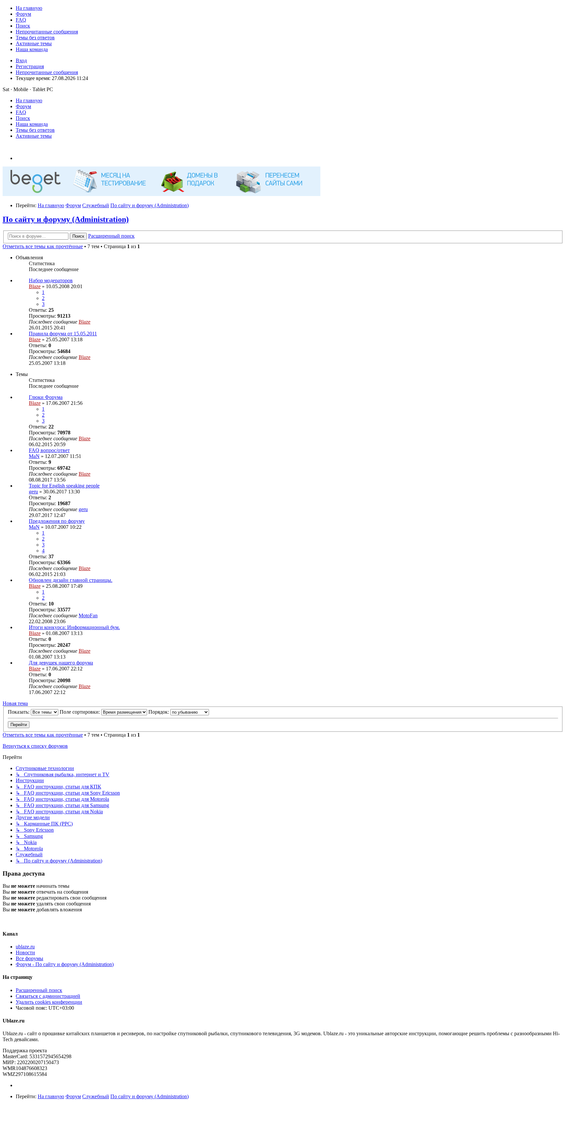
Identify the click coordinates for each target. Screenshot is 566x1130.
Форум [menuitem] (23, 106)
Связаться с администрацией (48, 996)
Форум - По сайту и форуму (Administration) (65, 964)
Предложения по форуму (57, 521)
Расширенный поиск (39, 990)
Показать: (19, 712)
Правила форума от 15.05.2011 (63, 333)
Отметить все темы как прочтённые (43, 246)
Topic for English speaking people (64, 485)
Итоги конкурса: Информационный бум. (74, 627)
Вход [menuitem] (21, 60)
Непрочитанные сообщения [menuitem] (47, 72)
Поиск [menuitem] (23, 118)
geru (33, 491)
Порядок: (159, 712)
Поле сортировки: (80, 712)
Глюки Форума (46, 397)
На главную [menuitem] (29, 100)
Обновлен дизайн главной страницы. (70, 580)
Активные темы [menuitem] (34, 136)
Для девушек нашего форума (61, 662)
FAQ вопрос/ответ (49, 450)
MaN (34, 456)
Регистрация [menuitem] (30, 66)
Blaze (35, 286)
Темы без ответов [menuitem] (35, 130)
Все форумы (29, 958)
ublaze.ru (25, 946)
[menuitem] (29, 8)
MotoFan (88, 615)
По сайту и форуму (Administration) (66, 219)
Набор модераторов (51, 280)
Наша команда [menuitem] (32, 124)
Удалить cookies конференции (49, 1002)
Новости (25, 952)
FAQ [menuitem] (21, 112)
